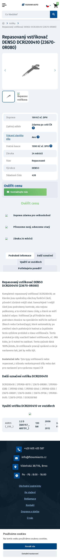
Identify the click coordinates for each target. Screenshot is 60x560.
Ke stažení (30, 492)
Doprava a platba (30, 511)
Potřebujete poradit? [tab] (30, 268)
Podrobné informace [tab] (20, 255)
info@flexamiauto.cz (34, 457)
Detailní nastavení (30, 553)
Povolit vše (30, 546)
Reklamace (30, 498)
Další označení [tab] (45, 255)
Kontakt (30, 505)
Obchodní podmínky (30, 486)
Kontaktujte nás (19, 192)
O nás (30, 518)
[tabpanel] (30, 356)
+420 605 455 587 (34, 448)
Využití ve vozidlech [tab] (31, 262)
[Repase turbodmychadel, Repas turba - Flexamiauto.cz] (30, 4)
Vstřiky (12, 23)
